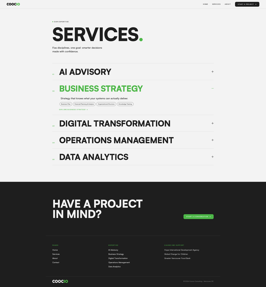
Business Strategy (116, 254)
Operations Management (119, 262)
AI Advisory (113, 250)
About (228, 4)
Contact (55, 262)
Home (205, 4)
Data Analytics (114, 266)
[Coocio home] (13, 4)
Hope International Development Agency (181, 250)
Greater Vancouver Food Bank (177, 258)
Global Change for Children (176, 254)
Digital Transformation (118, 258)
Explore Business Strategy (73, 109)
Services (216, 4)
